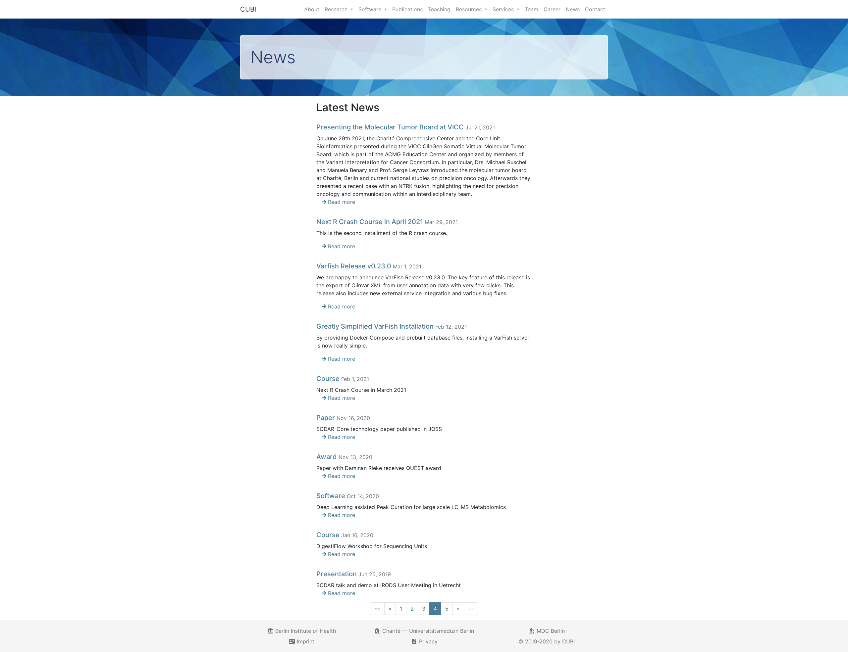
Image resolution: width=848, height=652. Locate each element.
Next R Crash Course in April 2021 (369, 222)
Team (531, 9)
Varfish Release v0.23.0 (353, 266)
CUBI (248, 9)
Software (330, 496)
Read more (340, 202)
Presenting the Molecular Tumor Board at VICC (390, 127)
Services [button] (504, 9)
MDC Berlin (550, 631)
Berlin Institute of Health (305, 631)
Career (552, 9)
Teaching (439, 9)
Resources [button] (469, 9)
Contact (595, 9)
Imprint (304, 641)
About (311, 9)
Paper (325, 418)
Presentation (336, 574)
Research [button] (337, 9)
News (573, 9)
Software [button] (370, 9)
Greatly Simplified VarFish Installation (375, 326)
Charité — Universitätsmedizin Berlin (427, 631)
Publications (407, 9)
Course (328, 379)
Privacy (427, 641)
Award (326, 457)
